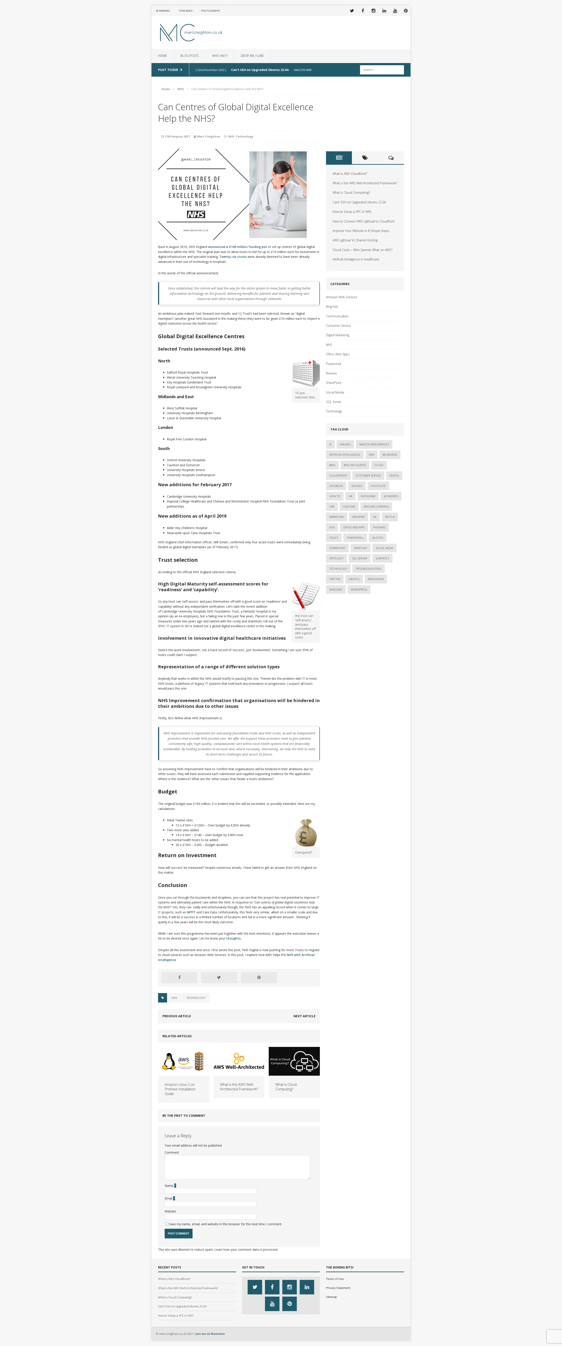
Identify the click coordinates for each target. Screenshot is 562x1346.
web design (376, 579)
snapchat (360, 548)
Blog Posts (189, 56)
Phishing (379, 527)
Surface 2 (382, 558)
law (332, 506)
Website (170, 1211)
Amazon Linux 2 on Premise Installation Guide (180, 1089)
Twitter (334, 579)
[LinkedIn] (384, 10)
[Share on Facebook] (179, 977)
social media (384, 548)
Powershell (333, 364)
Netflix (390, 517)
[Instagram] (373, 10)
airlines (345, 444)
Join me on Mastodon (210, 1334)
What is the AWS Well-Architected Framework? (239, 1086)
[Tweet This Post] (219, 977)
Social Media (335, 392)
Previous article (176, 1016)
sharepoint (337, 548)
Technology (244, 136)
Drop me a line (252, 56)
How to (334, 496)
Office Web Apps (338, 354)
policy (333, 538)
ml (375, 517)
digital (394, 475)
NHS (231, 136)
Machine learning (376, 506)
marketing (336, 517)
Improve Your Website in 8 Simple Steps (361, 231)
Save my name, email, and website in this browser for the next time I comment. (225, 1224)
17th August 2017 (177, 136)
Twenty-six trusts (233, 257)
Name (169, 1185)
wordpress (359, 589)
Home (162, 56)
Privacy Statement (338, 1288)
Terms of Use (335, 1279)
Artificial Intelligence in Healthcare (356, 259)
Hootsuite (378, 486)
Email (169, 1198)
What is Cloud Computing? (286, 1086)
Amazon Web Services (341, 297)
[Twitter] (352, 10)
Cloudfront (338, 475)
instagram (368, 496)
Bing (332, 465)
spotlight (336, 558)
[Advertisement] (365, 114)
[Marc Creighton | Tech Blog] (192, 32)
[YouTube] (395, 10)
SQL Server (333, 402)
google (356, 486)
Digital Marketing (337, 335)
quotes (377, 538)
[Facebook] (362, 10)
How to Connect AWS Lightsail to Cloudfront (364, 221)
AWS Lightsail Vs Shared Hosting (355, 240)
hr (350, 496)
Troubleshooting (369, 569)
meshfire (358, 517)
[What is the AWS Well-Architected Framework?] (239, 1073)
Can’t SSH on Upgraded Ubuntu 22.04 (359, 202)
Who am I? (219, 56)
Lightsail (349, 506)
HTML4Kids (185, 10)
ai (330, 444)
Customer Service (338, 325)
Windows (335, 589)
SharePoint (333, 383)
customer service (368, 475)
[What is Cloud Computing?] (294, 1073)
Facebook (336, 486)
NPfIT (191, 912)
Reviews (331, 373)
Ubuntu (354, 579)
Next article (304, 1016)
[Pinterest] (406, 10)
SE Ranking (163, 10)
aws (371, 455)
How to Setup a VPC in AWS (352, 212)
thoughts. (233, 938)
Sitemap (331, 1297)
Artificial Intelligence (344, 455)
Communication (337, 316)
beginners (390, 455)
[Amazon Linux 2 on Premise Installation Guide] (183, 1073)
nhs (174, 998)
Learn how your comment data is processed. (246, 1249)
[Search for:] (382, 69)
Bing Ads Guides (355, 465)
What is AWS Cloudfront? (350, 174)
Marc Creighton (208, 136)
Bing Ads (332, 306)
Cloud (379, 465)
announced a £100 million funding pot (237, 247)
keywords (391, 496)
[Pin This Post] (259, 977)
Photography (210, 10)
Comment (172, 1152)
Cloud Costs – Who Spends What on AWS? (362, 250)
